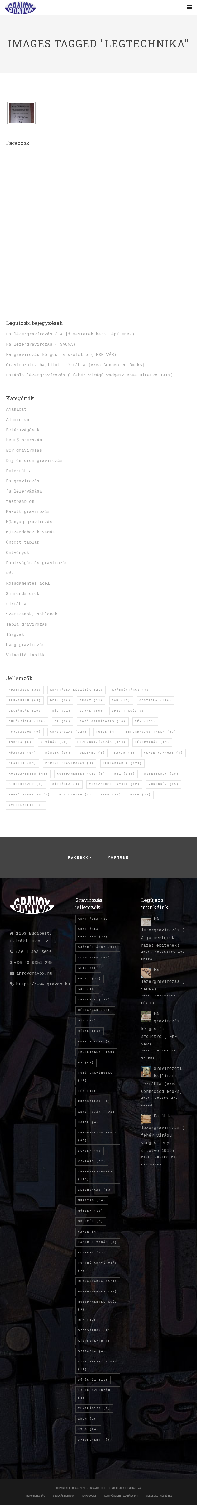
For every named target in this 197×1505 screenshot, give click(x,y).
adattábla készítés (76, 690)
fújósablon (25, 731)
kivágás (54, 742)
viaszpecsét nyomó (114, 784)
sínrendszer (26, 784)
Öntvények (17, 553)
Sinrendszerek (23, 594)
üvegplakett (26, 805)
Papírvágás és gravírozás (37, 563)
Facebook (80, 858)
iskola (20, 742)
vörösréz (164, 784)
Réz (10, 573)
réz (124, 773)
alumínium (25, 700)
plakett (22, 763)
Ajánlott (16, 409)
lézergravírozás (101, 742)
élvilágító (75, 794)
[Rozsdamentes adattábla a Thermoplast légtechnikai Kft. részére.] (21, 113)
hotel (106, 731)
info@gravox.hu (34, 973)
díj (61, 711)
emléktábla (27, 721)
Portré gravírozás (69, 763)
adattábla (25, 690)
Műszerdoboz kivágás (30, 532)
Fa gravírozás (23, 481)
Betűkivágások (23, 430)
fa (63, 721)
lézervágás (152, 742)
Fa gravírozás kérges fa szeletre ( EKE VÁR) (61, 355)
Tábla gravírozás (26, 624)
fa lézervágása (24, 491)
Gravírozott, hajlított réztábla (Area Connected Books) (75, 365)
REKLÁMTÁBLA (122, 763)
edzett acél (129, 711)
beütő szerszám (24, 440)
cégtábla (155, 700)
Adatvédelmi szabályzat (121, 1496)
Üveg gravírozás (25, 645)
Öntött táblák (23, 542)
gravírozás (68, 731)
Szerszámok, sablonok (31, 614)
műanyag (22, 752)
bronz (91, 700)
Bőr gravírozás (24, 450)
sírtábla (16, 604)
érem (111, 794)
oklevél (92, 752)
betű (60, 700)
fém (145, 721)
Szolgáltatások (63, 1496)
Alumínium (17, 420)
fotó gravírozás (103, 721)
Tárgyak (15, 634)
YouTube (118, 858)
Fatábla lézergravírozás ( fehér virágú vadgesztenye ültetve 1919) (89, 375)
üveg (140, 794)
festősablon (20, 501)
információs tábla (151, 731)
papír (124, 752)
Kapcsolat (89, 1496)
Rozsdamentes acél (28, 583)
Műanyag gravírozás (29, 522)
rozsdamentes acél (81, 773)
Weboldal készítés (159, 1496)
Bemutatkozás (35, 1496)
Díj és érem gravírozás (34, 461)
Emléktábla (19, 471)
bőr (121, 700)
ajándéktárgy (131, 690)
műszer (58, 752)
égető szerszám (29, 794)
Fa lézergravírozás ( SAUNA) (40, 344)
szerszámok (161, 773)
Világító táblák (25, 655)
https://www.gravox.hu (43, 984)
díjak (91, 711)
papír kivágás (163, 752)
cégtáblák (26, 711)
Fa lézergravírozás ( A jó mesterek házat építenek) (70, 334)
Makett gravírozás (28, 512)
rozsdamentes (28, 773)
